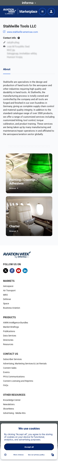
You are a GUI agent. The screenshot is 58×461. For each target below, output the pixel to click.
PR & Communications (14, 376)
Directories (8, 340)
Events (6, 372)
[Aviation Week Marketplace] (20, 12)
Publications (9, 331)
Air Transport (9, 290)
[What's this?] (18, 37)
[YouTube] (18, 270)
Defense (7, 299)
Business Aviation (11, 308)
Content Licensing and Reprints (18, 381)
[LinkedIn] (25, 270)
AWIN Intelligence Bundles (15, 322)
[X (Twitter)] (5, 270)
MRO (5, 295)
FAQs (5, 385)
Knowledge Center (12, 400)
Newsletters (9, 404)
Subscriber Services (12, 359)
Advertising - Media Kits (14, 413)
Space (6, 303)
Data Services (9, 335)
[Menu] (42, 11)
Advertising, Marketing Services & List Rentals (25, 363)
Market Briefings (11, 327)
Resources (8, 344)
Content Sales (9, 368)
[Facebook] (12, 270)
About (6, 69)
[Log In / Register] (51, 11)
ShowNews (8, 408)
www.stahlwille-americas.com (22, 32)
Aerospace (8, 286)
